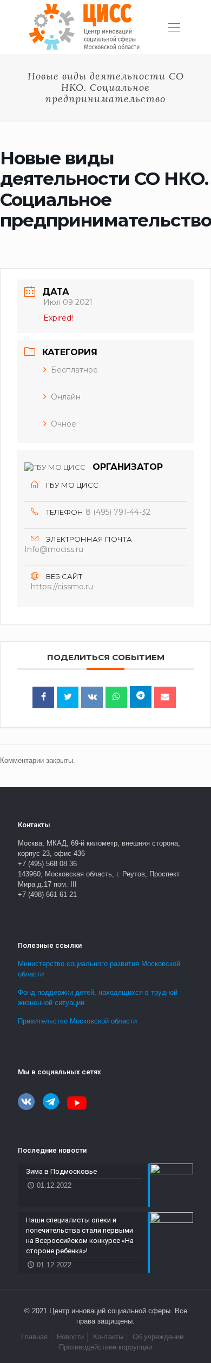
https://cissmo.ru (62, 586)
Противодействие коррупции (105, 1347)
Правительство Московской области (77, 1021)
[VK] (92, 697)
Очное (63, 424)
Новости (70, 1337)
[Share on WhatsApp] (116, 697)
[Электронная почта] (165, 697)
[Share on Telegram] (140, 697)
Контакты (108, 1337)
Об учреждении (158, 1337)
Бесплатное (74, 370)
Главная (34, 1337)
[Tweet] (67, 697)
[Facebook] (43, 697)
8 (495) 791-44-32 (117, 512)
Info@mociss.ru (53, 549)
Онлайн (66, 397)
